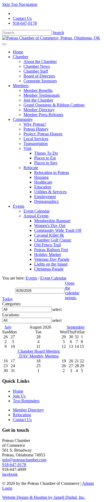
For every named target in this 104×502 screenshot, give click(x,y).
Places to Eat (45, 158)
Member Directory (39, 109)
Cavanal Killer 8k (49, 235)
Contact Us (22, 18)
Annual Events (36, 216)
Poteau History (36, 129)
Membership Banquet (52, 220)
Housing (41, 177)
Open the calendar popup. (72, 290)
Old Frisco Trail (47, 245)
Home (18, 52)
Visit (27, 148)
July (8, 327)
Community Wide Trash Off (57, 230)
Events (18, 206)
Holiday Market (47, 254)
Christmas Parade (48, 269)
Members (21, 85)
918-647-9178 (25, 23)
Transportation (35, 143)
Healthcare (43, 182)
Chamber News (36, 66)
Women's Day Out (49, 225)
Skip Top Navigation (19, 4)
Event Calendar (36, 211)
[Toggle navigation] (4, 44)
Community (23, 119)
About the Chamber (40, 61)
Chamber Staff (35, 71)
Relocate (30, 167)
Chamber (20, 56)
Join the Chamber (38, 100)
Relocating (22, 414)
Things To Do (46, 153)
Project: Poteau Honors (42, 134)
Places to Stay (46, 163)
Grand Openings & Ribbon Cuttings (54, 105)
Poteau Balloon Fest (51, 249)
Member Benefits (38, 90)
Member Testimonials (41, 95)
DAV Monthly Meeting (38, 356)
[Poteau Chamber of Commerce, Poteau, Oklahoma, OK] (51, 38)
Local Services (35, 138)
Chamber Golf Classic (52, 240)
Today (7, 299)
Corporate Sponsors (40, 81)
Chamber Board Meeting (38, 351)
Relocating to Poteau (51, 172)
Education (42, 187)
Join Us (19, 396)
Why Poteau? (34, 124)
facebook (10, 474)
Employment (45, 196)
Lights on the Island (50, 264)
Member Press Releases (43, 114)
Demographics (46, 201)
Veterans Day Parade (51, 259)
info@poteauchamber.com (24, 460)
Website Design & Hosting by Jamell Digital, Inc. (43, 497)
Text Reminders (26, 401)
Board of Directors (39, 76)
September (76, 327)
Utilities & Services (50, 191)
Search (58, 32)
